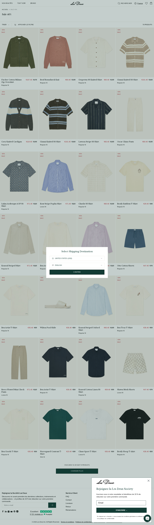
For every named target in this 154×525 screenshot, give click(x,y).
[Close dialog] (148, 481)
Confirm (77, 272)
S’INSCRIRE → (121, 510)
